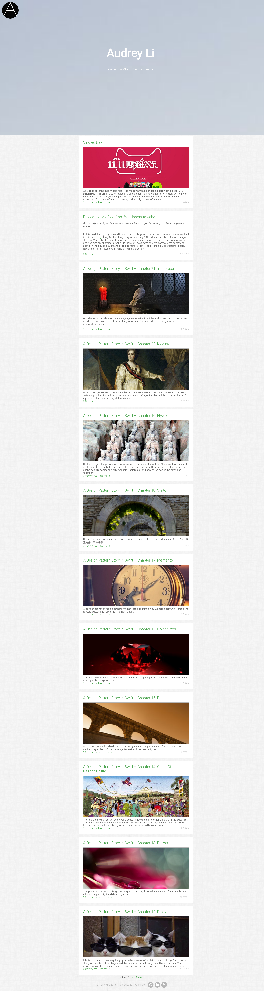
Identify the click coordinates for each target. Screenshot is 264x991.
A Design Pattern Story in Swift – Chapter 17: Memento (128, 560)
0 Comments (90, 202)
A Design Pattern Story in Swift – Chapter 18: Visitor (125, 490)
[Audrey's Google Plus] (157, 984)
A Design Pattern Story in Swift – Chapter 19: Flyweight (128, 416)
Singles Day (92, 142)
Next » (141, 977)
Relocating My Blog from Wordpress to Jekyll (119, 217)
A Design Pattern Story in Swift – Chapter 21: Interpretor (128, 268)
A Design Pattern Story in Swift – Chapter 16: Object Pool (129, 629)
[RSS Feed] (164, 984)
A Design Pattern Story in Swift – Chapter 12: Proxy (124, 912)
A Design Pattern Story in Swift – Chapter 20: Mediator (127, 344)
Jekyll (99, 237)
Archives (141, 984)
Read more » (105, 202)
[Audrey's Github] (150, 984)
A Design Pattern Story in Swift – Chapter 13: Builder (125, 843)
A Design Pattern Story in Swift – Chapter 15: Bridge (125, 698)
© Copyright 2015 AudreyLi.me (115, 984)
